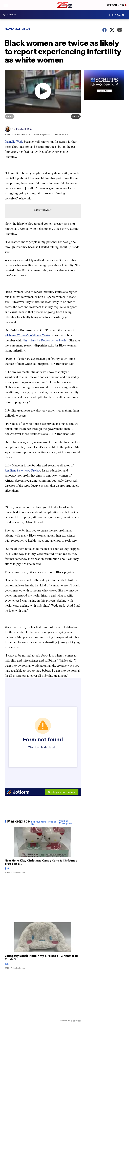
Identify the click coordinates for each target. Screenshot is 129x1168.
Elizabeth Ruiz (24, 129)
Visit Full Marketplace (65, 822)
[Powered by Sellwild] (76, 1020)
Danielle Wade (14, 141)
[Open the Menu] (6, 5)
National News (18, 29)
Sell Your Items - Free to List (43, 823)
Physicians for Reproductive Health (45, 340)
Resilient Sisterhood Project (22, 470)
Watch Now (116, 5)
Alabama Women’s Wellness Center (27, 335)
